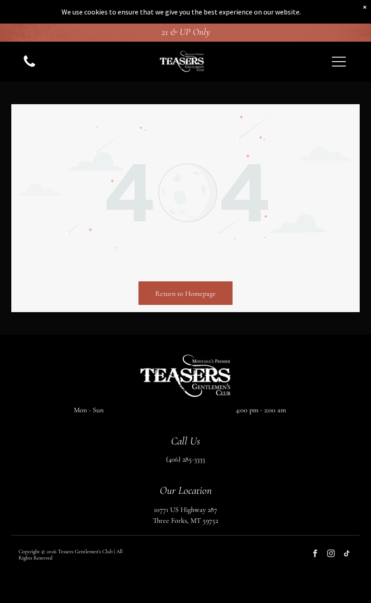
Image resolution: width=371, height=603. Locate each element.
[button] (339, 61)
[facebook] (315, 554)
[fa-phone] (29, 66)
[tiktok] (346, 554)
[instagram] (331, 554)
